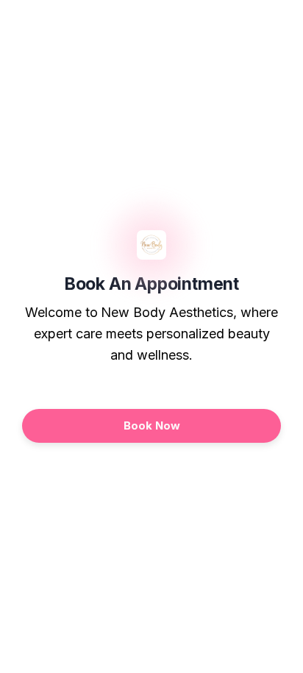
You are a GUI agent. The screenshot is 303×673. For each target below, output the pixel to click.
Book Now (152, 425)
